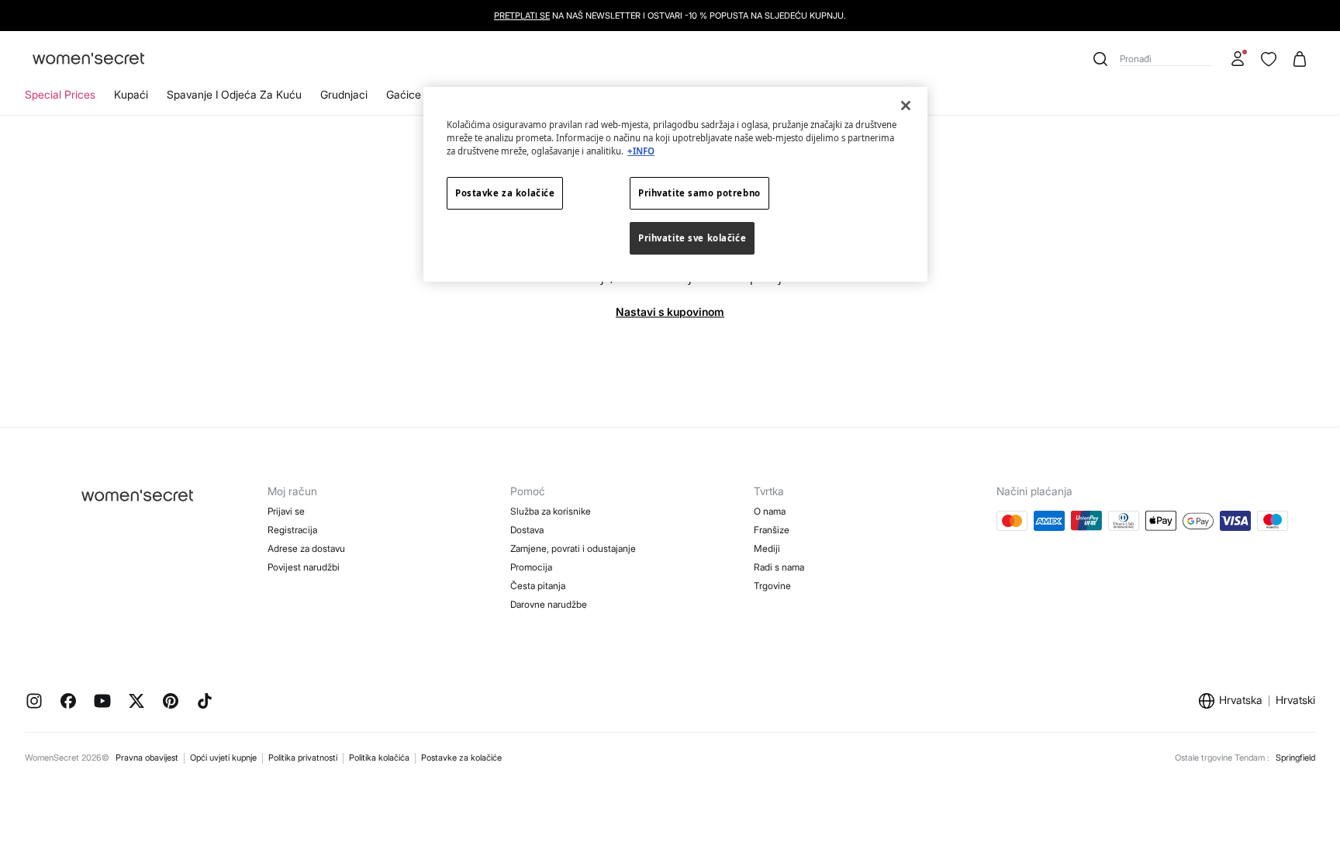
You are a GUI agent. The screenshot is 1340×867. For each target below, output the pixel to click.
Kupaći (131, 94)
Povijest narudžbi (304, 567)
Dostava (527, 530)
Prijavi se (286, 511)
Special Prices (60, 94)
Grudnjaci (344, 94)
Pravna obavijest (147, 757)
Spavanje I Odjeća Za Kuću (234, 94)
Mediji (767, 548)
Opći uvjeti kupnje (223, 757)
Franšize (771, 530)
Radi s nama (779, 567)
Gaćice (403, 94)
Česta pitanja (537, 585)
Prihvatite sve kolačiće (692, 238)
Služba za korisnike (550, 511)
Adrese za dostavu (306, 548)
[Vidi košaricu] (1299, 59)
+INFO (640, 151)
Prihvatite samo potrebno (699, 193)
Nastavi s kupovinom (670, 311)
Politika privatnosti (302, 757)
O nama (770, 511)
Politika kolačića (379, 757)
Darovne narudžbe (548, 604)
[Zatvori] (906, 105)
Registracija (292, 530)
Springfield (1295, 757)
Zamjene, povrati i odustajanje (573, 548)
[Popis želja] (1268, 59)
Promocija (531, 567)
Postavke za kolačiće (461, 757)
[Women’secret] (88, 59)
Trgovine (772, 585)
